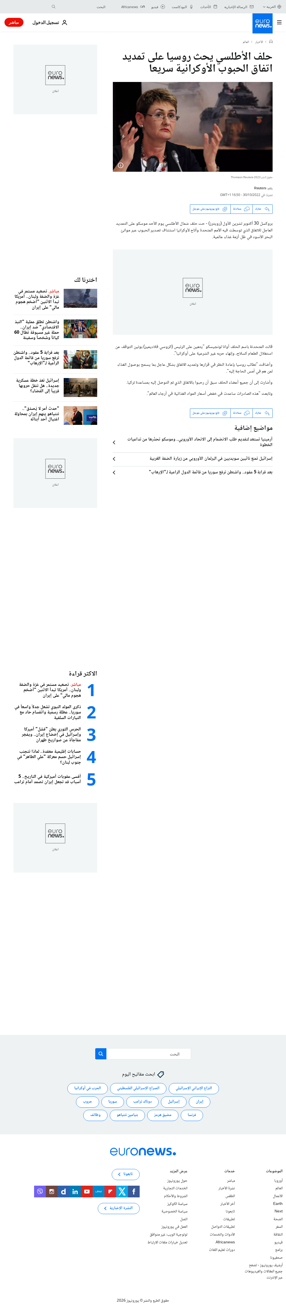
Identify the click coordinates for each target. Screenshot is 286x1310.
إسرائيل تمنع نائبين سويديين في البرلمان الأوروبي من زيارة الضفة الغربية (211, 459)
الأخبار (259, 42)
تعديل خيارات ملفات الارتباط (167, 1242)
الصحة (278, 1219)
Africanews (225, 1242)
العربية (271, 6)
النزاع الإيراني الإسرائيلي (194, 1088)
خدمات (229, 1172)
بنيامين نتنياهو (127, 1115)
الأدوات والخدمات (222, 1234)
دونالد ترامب (142, 1101)
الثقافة (278, 1234)
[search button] (53, 6)
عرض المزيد (178, 1172)
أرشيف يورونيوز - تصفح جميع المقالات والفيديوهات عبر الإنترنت (264, 1271)
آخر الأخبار (227, 1204)
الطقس (230, 1196)
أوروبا (278, 1181)
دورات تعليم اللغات (222, 1250)
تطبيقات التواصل (223, 1227)
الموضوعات (274, 1172)
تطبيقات (229, 1219)
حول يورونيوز (177, 1181)
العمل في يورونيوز (174, 1227)
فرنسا (192, 1115)
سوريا (112, 1101)
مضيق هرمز (162, 1115)
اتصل (183, 1219)
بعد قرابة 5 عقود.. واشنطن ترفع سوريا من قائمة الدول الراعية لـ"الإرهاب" (211, 472)
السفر (279, 1227)
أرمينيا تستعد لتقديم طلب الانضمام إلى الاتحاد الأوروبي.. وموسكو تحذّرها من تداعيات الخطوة (200, 442)
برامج (279, 1250)
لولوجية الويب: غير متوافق (168, 1234)
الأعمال (278, 1196)
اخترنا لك (85, 280)
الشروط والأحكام (175, 1196)
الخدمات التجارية (175, 1188)
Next (279, 1211)
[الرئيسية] (271, 42)
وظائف (95, 1115)
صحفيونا (276, 1258)
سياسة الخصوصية (174, 1211)
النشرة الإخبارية (121, 1208)
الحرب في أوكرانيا (87, 1088)
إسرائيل (174, 1101)
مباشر (14, 22)
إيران (199, 1101)
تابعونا (230, 1211)
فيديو (278, 1242)
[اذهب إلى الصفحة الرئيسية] (262, 23)
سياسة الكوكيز (177, 1204)
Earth (278, 1204)
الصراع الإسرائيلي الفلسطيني (138, 1088)
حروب (87, 1101)
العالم (246, 42)
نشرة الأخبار (226, 1188)
